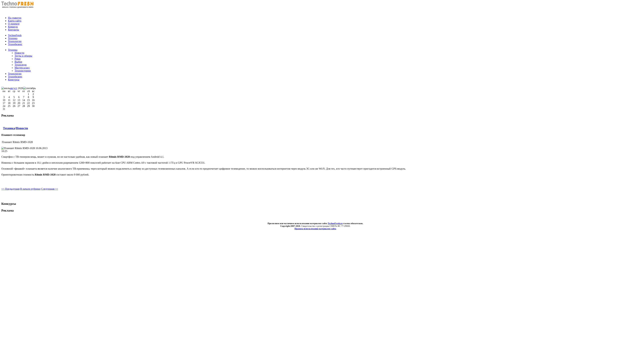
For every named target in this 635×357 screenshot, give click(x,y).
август (13, 88)
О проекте (14, 23)
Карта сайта (14, 20)
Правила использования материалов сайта (315, 228)
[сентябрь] (29, 88)
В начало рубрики (30, 188)
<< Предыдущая (10, 188)
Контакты (13, 29)
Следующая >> (49, 188)
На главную (14, 17)
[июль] (5, 88)
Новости (22, 128)
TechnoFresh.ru (335, 223)
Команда (13, 26)
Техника (12, 49)
